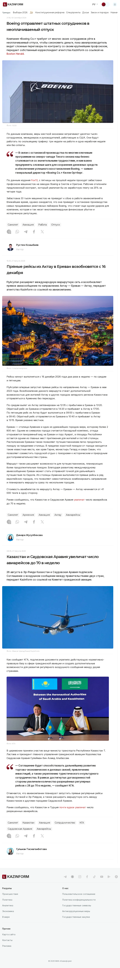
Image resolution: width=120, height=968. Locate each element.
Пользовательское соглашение (78, 894)
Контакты (7, 940)
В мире (6, 917)
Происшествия (10, 894)
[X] (42, 232)
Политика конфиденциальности (79, 899)
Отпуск (55, 224)
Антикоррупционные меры (76, 911)
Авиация (28, 224)
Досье (85, 12)
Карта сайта (8, 934)
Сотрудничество (65, 822)
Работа (42, 224)
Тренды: (6, 12)
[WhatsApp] (17, 232)
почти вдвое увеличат (72, 807)
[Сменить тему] (105, 4)
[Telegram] (25, 232)
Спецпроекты (73, 12)
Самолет (13, 224)
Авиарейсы (73, 514)
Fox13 (34, 180)
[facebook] (87, 876)
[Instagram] (9, 232)
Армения (28, 514)
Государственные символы (76, 905)
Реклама (6, 945)
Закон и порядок (100, 12)
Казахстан (28, 822)
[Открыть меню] (115, 4)
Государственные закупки (76, 917)
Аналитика (7, 905)
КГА (82, 822)
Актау (57, 514)
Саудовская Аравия (20, 828)
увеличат (79, 499)
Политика (7, 899)
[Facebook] (34, 232)
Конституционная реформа (49, 12)
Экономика (8, 911)
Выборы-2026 (20, 12)
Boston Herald (15, 53)
